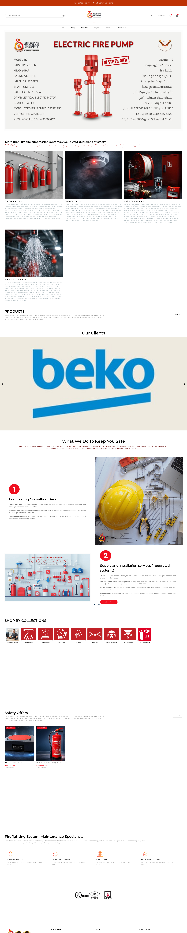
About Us (108, 602)
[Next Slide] (184, 383)
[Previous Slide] (2, 383)
